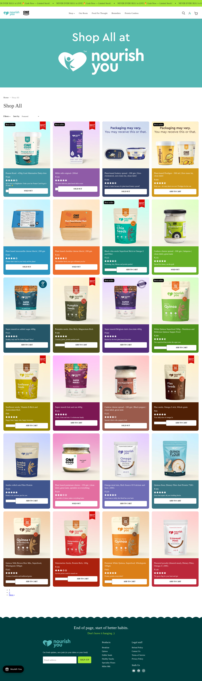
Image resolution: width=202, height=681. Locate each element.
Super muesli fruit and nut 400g (68, 407)
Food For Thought (99, 13)
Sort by (16, 116)
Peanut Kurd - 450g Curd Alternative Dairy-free (26, 173)
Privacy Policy (137, 659)
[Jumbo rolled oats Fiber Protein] (26, 456)
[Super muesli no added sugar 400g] (26, 300)
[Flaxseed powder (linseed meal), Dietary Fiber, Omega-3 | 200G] (175, 534)
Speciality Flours (108, 663)
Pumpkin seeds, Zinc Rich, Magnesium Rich (74, 329)
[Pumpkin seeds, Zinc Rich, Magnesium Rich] (76, 300)
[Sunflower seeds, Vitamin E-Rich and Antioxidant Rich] (26, 378)
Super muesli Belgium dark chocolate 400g (123, 329)
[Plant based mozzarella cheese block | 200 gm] (26, 222)
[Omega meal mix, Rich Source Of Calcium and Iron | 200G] (125, 456)
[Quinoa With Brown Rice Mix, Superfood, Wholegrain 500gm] (26, 534)
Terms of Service (138, 655)
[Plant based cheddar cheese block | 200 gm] (76, 222)
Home (6, 97)
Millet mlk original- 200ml (66, 173)
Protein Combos (132, 13)
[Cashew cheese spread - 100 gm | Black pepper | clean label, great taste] (125, 378)
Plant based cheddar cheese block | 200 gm (73, 251)
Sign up (84, 660)
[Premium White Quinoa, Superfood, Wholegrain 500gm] (125, 534)
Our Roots (83, 13)
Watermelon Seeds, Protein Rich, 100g (71, 563)
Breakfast (105, 647)
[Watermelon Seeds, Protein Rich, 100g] (76, 534)
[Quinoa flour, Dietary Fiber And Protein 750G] (175, 456)
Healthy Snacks (108, 659)
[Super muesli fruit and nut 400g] (76, 378)
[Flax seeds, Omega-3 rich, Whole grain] (175, 378)
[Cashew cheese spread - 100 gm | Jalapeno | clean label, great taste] (175, 222)
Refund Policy (137, 647)
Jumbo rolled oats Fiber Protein (19, 485)
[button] (12, 180)
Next (11, 595)
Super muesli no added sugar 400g (20, 329)
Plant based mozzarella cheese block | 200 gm (25, 251)
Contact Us (136, 651)
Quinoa (105, 651)
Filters (6, 116)
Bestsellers (116, 13)
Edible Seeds (107, 655)
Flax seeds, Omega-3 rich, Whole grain (171, 407)
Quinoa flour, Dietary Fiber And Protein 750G (173, 485)
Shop (71, 13)
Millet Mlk (106, 666)
